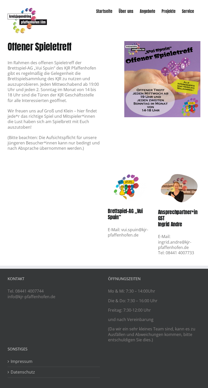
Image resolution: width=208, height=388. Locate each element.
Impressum (21, 361)
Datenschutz (23, 372)
